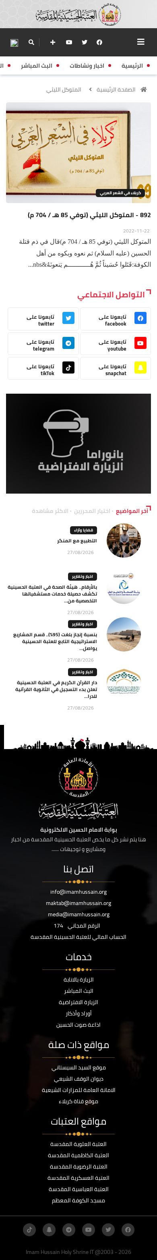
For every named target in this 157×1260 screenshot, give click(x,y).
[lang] (14, 42)
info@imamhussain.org (78, 891)
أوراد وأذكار (79, 1013)
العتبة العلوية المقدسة (78, 1144)
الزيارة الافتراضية (78, 1002)
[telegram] (68, 1229)
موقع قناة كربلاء (78, 1101)
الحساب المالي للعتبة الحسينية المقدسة (78, 937)
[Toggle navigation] (141, 42)
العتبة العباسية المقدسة (79, 1189)
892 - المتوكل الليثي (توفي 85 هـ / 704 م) (89, 215)
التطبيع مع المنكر (77, 540)
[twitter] (84, 42)
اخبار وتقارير (82, 576)
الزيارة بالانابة (79, 979)
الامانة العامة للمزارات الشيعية (79, 1090)
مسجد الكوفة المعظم (78, 1200)
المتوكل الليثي (63, 89)
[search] (31, 42)
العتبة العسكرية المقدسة (78, 1178)
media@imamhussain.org (78, 914)
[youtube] (69, 42)
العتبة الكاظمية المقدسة (78, 1155)
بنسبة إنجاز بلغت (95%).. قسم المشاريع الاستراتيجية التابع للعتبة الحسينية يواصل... (55, 641)
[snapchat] (49, 1229)
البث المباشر (78, 991)
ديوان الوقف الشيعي (78, 1078)
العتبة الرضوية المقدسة (78, 1166)
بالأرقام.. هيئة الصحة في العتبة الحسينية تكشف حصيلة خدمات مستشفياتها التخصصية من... (52, 593)
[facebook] (99, 42)
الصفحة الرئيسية (116, 89)
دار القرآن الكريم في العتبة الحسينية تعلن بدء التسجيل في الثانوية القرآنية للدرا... (56, 689)
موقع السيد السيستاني (79, 1067)
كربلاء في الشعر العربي (120, 193)
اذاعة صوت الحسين (78, 1024)
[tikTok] (29, 1229)
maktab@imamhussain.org (78, 903)
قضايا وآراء (83, 530)
